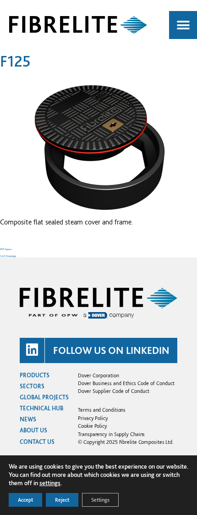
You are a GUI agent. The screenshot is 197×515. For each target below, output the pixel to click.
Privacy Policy (93, 417)
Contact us (37, 441)
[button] (183, 25)
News (28, 419)
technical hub (41, 408)
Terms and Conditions (102, 409)
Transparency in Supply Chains (111, 434)
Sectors (32, 386)
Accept (25, 500)
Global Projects (44, 397)
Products (34, 375)
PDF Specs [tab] (5, 249)
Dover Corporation (98, 375)
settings (49, 483)
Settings (100, 500)
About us (33, 430)
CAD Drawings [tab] (8, 256)
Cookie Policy (92, 425)
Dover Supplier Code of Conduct (113, 390)
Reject (62, 500)
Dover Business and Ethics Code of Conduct (126, 383)
